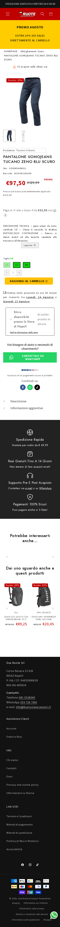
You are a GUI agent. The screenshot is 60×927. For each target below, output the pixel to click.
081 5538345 (27, 697)
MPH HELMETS (44, 612)
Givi (16, 612)
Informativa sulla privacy (31, 908)
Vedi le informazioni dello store (24, 332)
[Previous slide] (7, 608)
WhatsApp (45, 488)
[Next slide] (53, 608)
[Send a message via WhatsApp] (54, 915)
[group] (9, 136)
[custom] (37, 387)
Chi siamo (12, 760)
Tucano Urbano (25, 150)
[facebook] (23, 387)
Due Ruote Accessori (28, 898)
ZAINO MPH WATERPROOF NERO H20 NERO (44, 618)
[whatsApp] (30, 387)
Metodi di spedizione (19, 832)
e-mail (28, 488)
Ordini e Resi (14, 736)
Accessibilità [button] (14, 849)
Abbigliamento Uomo (32, 51)
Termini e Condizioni (19, 816)
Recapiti (48, 919)
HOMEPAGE (11, 51)
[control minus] (6, 273)
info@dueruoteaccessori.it (33, 707)
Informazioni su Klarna (20, 793)
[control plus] (19, 273)
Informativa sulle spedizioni (26, 919)
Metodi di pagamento (19, 824)
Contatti (11, 768)
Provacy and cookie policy (22, 784)
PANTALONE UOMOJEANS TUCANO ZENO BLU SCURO (31, 57)
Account (11, 728)
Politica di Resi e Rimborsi (22, 841)
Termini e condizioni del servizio (32, 914)
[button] (8, 14)
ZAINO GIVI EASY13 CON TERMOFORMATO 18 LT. (16, 618)
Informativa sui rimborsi (36, 903)
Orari (9, 776)
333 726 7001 (28, 702)
